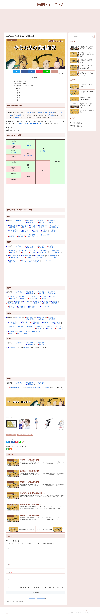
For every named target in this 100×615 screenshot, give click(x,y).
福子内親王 (44, 251)
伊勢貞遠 (19, 220)
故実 (53, 115)
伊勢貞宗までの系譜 (20, 83)
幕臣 (46, 113)
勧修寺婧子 (24, 231)
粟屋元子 (41, 222)
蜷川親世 (13, 153)
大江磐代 (15, 231)
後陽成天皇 (12, 225)
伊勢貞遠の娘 (30, 220)
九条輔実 (52, 296)
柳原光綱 (57, 323)
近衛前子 (12, 227)
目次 (33, 77)
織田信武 (36, 323)
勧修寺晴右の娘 (14, 387)
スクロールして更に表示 (57, 429)
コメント (9, 548)
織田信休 (45, 322)
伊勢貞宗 (17, 117)
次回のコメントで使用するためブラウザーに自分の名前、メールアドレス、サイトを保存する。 (36, 587)
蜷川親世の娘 (28, 155)
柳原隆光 (30, 327)
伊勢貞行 (13, 143)
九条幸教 (17, 301)
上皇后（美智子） (31, 236)
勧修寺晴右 (41, 220)
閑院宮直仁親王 (53, 225)
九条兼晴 (43, 296)
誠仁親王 (52, 222)
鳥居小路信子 (40, 257)
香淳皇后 (20, 236)
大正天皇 (11, 235)
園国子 (24, 227)
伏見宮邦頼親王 (13, 255)
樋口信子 (36, 303)
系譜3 (18, 93)
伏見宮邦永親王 (42, 252)
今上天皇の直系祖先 (12, 434)
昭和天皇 (20, 235)
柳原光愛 (40, 327)
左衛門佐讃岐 (54, 227)
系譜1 (18, 88)
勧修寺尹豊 (30, 222)
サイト (8, 580)
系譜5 (18, 97)
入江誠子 (28, 257)
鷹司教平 (34, 296)
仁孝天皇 (35, 230)
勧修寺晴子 (51, 220)
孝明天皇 (44, 230)
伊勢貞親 (42, 151)
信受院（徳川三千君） (13, 303)
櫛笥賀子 (41, 227)
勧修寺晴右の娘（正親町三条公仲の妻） (38, 387)
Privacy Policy (32, 598)
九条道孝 (54, 301)
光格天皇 (25, 230)
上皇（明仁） (33, 235)
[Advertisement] (50, 20)
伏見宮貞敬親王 (26, 255)
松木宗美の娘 (14, 257)
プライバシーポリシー (89, 610)
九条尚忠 (45, 301)
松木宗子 (32, 227)
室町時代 (30, 113)
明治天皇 (54, 230)
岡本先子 (58, 252)
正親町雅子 (34, 231)
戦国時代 (40, 113)
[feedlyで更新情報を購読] (7, 449)
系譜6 (18, 100)
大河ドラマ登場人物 (76, 126)
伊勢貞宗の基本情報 (20, 81)
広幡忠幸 (24, 322)
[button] (93, 37)
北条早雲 (18, 115)
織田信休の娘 (56, 322)
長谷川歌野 (39, 328)
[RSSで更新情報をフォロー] (10, 449)
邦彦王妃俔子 (13, 262)
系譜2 (18, 90)
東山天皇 (41, 225)
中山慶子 (44, 231)
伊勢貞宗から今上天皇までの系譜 (24, 85)
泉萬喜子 (55, 257)
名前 (8, 565)
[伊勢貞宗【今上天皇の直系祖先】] (31, 71)
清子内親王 (22, 296)
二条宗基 (27, 301)
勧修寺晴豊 (12, 347)
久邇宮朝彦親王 (53, 255)
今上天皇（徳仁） (46, 235)
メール (9, 572)
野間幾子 (54, 303)
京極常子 (15, 323)
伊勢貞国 (28, 145)
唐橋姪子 (45, 303)
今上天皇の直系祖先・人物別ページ (25, 434)
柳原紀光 (11, 327)
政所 (50, 113)
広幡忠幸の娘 (35, 322)
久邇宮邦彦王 (13, 260)
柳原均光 (20, 327)
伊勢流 (50, 115)
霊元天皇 (32, 225)
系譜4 (18, 95)
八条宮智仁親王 (13, 322)
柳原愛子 (54, 231)
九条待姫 (43, 298)
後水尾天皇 (22, 225)
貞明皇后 (11, 236)
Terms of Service (41, 598)
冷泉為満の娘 (33, 298)
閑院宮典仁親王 (13, 230)
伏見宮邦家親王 (39, 255)
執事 (52, 113)
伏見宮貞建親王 (56, 251)
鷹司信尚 (23, 298)
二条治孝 (36, 301)
